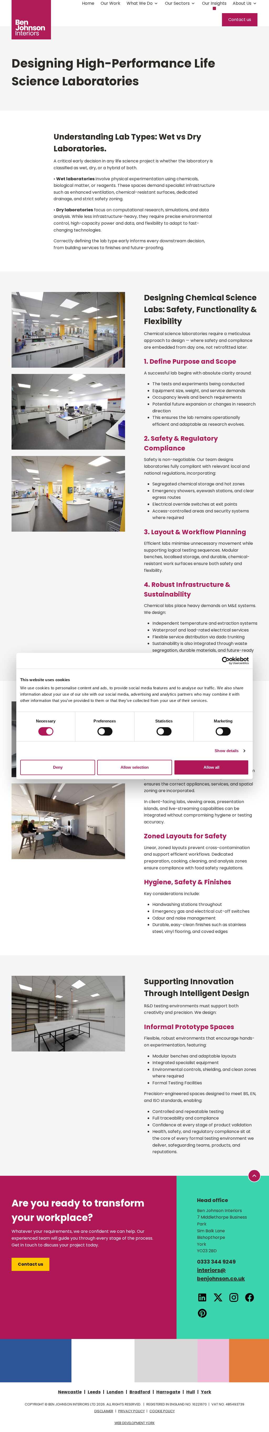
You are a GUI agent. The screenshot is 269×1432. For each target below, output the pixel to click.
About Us (242, 3)
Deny (58, 767)
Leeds (94, 1392)
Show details (227, 750)
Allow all (211, 767)
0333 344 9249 (216, 1261)
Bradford (140, 1392)
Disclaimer (103, 1411)
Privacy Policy (131, 1411)
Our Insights (214, 3)
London (115, 1392)
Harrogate (168, 1392)
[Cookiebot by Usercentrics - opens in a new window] (226, 661)
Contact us (239, 20)
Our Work (110, 3)
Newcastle (70, 1392)
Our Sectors (177, 3)
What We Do (140, 3)
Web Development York (135, 1423)
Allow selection (135, 767)
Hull (190, 1392)
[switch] (104, 731)
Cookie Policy (162, 1411)
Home (88, 3)
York (206, 1392)
